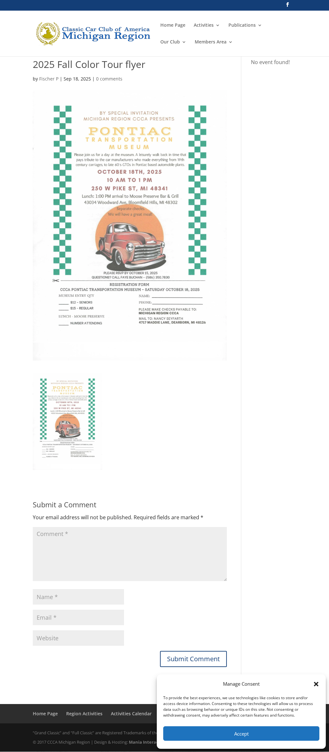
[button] (316, 684)
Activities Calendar (131, 713)
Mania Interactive (147, 742)
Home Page (172, 25)
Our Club (170, 42)
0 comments (109, 79)
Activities (204, 25)
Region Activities (84, 713)
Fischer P (48, 79)
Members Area (211, 42)
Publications (242, 25)
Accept (241, 733)
